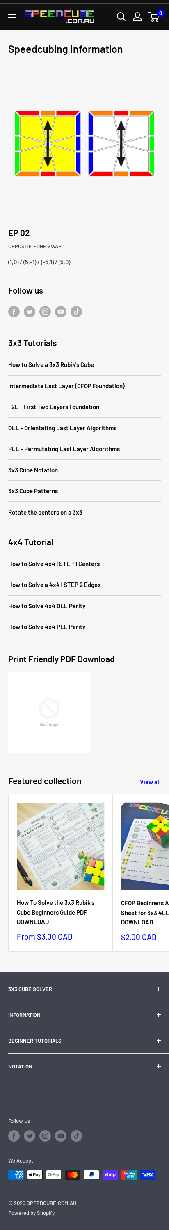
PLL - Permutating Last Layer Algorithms (64, 448)
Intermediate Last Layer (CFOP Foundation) (66, 385)
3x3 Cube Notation (33, 470)
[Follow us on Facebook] (14, 311)
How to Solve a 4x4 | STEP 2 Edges (54, 584)
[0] (154, 17)
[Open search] (121, 16)
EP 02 (19, 232)
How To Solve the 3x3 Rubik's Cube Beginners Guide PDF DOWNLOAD (55, 912)
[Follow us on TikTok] (76, 311)
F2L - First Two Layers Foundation (53, 406)
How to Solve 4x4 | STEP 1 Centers (54, 563)
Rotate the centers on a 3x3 (45, 512)
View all (150, 781)
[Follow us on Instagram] (45, 311)
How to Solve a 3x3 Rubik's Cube (51, 364)
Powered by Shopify (31, 1213)
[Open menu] (12, 17)
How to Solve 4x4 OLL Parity (46, 605)
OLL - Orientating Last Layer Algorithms (62, 428)
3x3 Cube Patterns (33, 491)
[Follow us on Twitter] (29, 311)
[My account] (137, 16)
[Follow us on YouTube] (60, 311)
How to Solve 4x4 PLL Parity (46, 626)
